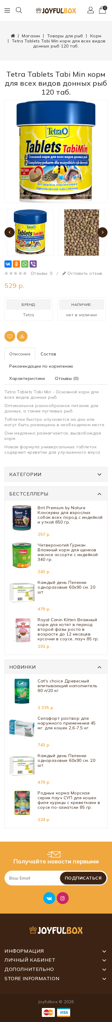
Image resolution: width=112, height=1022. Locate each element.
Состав (48, 354)
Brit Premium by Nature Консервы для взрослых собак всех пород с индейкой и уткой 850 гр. (70, 515)
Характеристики (27, 378)
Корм (96, 36)
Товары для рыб (65, 36)
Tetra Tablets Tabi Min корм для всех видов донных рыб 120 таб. (59, 43)
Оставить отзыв (84, 273)
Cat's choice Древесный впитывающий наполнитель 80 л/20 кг (68, 686)
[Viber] (33, 264)
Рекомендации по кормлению (41, 366)
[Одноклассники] (16, 264)
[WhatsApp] (24, 264)
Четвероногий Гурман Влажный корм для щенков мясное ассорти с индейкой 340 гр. (68, 552)
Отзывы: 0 (42, 273)
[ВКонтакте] (8, 264)
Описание (19, 354)
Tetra (28, 314)
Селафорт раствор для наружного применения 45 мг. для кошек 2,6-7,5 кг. (67, 723)
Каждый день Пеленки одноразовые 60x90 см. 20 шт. (66, 587)
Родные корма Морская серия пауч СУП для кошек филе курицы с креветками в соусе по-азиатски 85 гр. (69, 800)
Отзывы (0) (67, 378)
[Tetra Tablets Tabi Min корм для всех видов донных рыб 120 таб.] (56, 151)
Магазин (31, 36)
